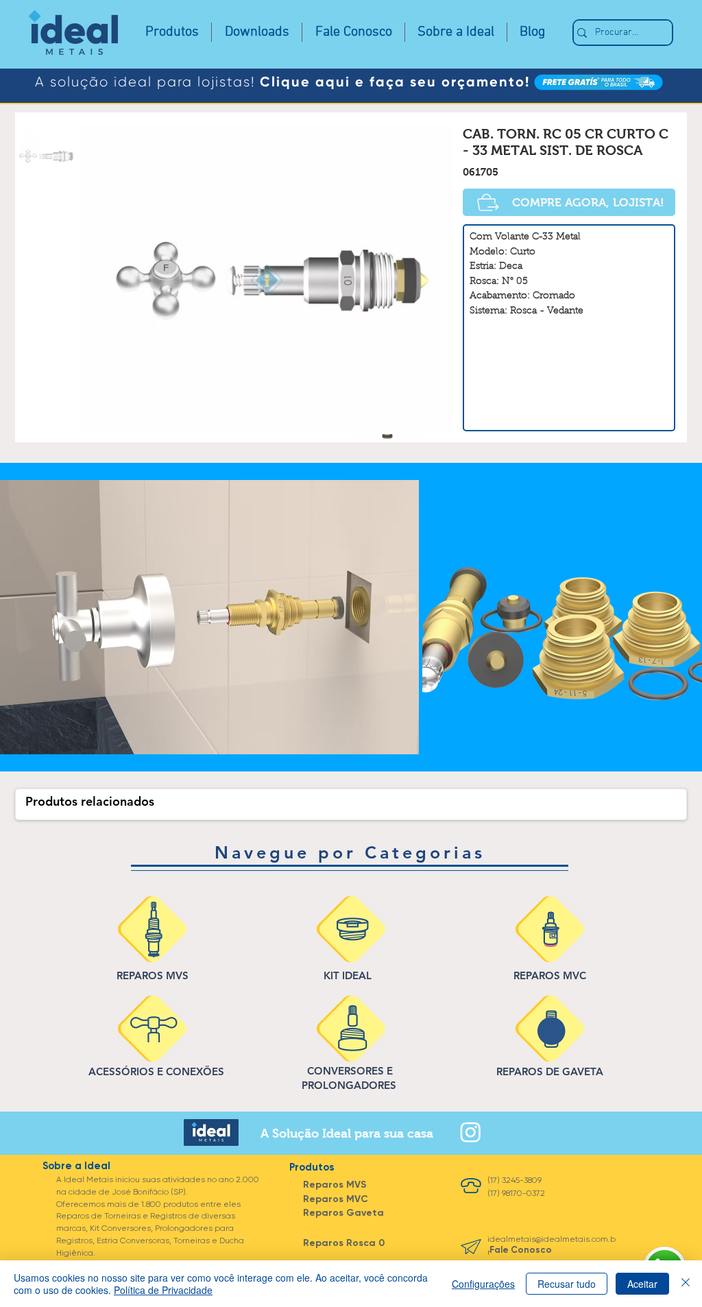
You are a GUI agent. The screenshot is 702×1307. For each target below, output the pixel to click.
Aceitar (642, 1284)
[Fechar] (685, 1283)
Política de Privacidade (163, 1290)
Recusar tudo (566, 1284)
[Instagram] (470, 1131)
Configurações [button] (483, 1284)
